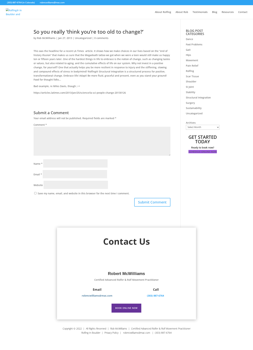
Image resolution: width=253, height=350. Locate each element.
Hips (188, 55)
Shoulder (191, 81)
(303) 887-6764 (155, 295)
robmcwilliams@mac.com (137, 332)
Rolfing (190, 71)
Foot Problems (194, 44)
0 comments (101, 38)
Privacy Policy (111, 332)
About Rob (182, 12)
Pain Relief (192, 65)
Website (38, 185)
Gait (188, 49)
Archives (191, 122)
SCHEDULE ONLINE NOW (202, 151)
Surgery (190, 102)
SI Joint (190, 86)
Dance (189, 39)
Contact (242, 12)
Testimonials (200, 12)
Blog (214, 12)
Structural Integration (198, 97)
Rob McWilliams (46, 38)
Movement (192, 60)
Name (38, 163)
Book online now (126, 308)
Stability (190, 92)
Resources (228, 12)
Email (38, 174)
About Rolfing (163, 12)
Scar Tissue (192, 76)
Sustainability (194, 108)
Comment (40, 124)
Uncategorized (83, 38)
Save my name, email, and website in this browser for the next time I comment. (83, 193)
